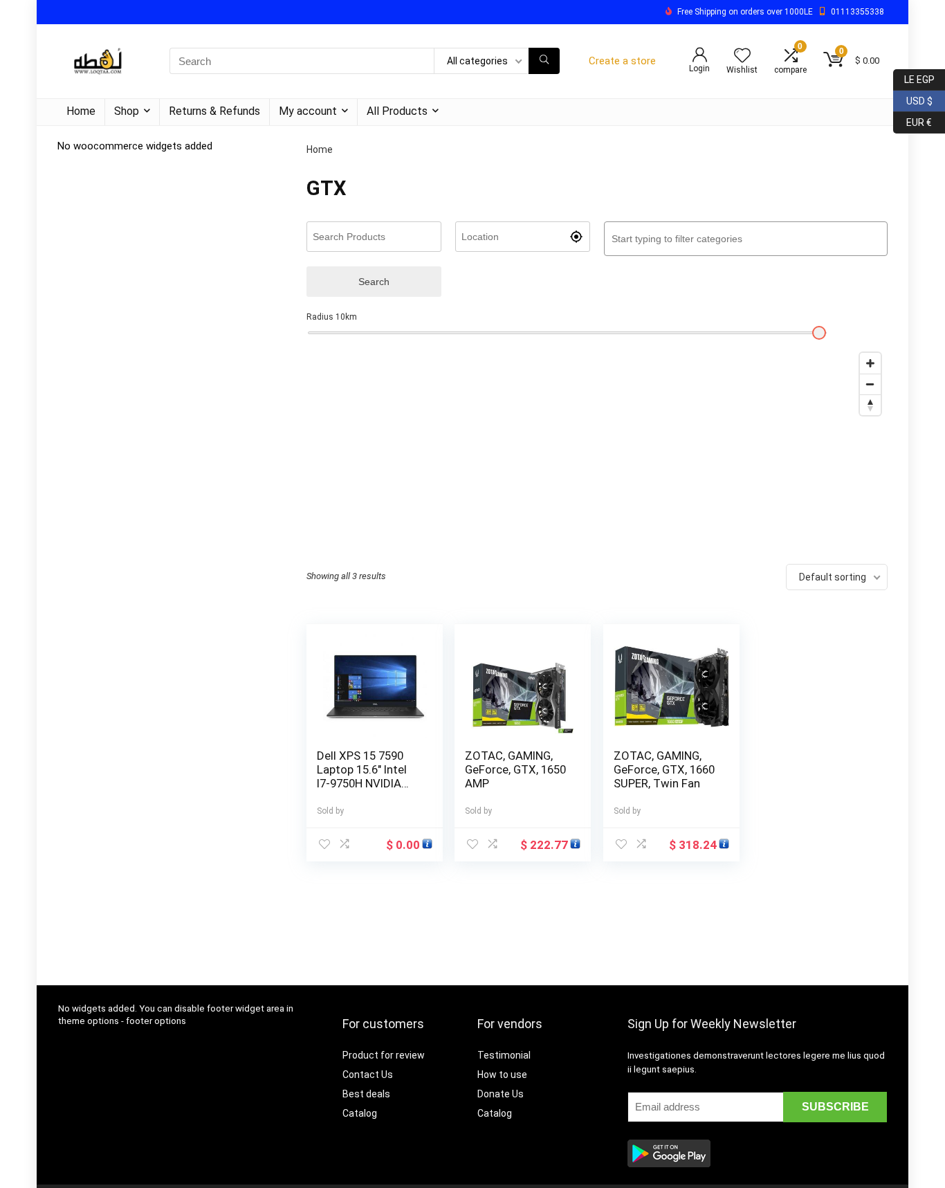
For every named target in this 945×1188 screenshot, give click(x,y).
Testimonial (504, 1055)
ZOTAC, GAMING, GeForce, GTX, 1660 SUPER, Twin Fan (664, 769)
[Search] (544, 61)
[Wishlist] (742, 56)
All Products (397, 111)
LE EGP (914, 77)
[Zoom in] (870, 363)
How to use (502, 1074)
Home (80, 111)
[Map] (597, 450)
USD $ (913, 99)
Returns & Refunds (214, 111)
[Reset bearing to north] (870, 404)
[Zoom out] (870, 384)
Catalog (359, 1113)
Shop (126, 111)
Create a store (622, 61)
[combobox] (745, 238)
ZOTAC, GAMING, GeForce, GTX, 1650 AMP (515, 769)
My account (308, 111)
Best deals (366, 1093)
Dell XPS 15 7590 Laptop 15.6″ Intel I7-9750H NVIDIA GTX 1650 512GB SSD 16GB (362, 783)
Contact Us (367, 1074)
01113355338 (857, 12)
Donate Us (500, 1093)
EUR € (912, 120)
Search (373, 281)
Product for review (383, 1055)
